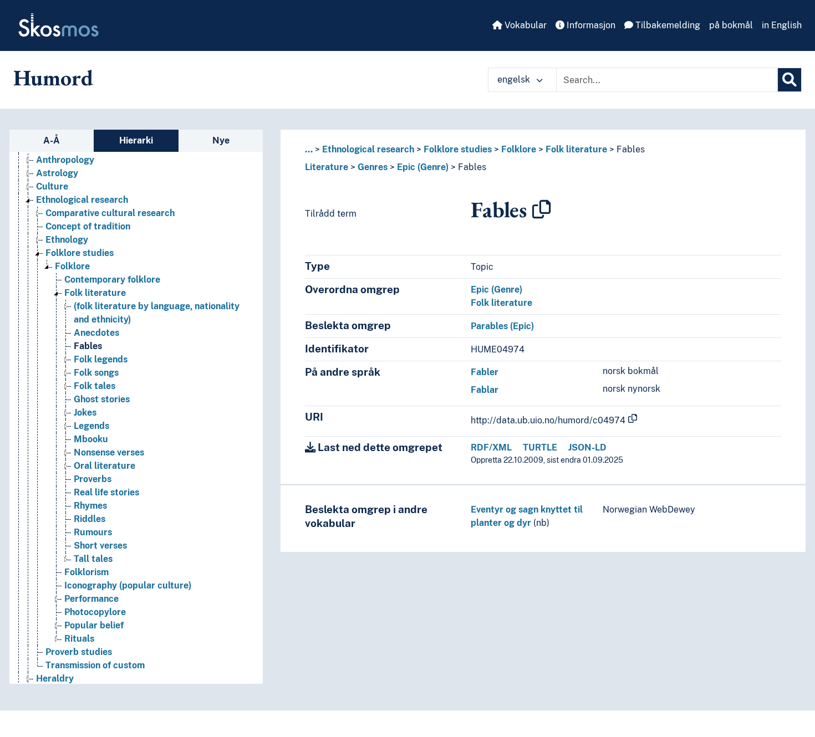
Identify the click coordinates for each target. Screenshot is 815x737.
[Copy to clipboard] (541, 209)
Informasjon (589, 25)
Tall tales (93, 559)
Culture (52, 186)
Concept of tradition (87, 226)
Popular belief (94, 625)
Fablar (484, 390)
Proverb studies (78, 652)
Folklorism (86, 572)
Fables (88, 346)
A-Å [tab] (51, 140)
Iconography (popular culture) (127, 585)
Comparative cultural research (110, 213)
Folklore (72, 266)
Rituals (79, 638)
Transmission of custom (95, 665)
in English (782, 25)
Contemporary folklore (112, 279)
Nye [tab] (221, 140)
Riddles (89, 519)
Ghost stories (102, 399)
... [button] (309, 149)
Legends (91, 426)
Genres (373, 167)
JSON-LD (587, 447)
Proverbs (92, 479)
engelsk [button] (514, 79)
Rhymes (90, 505)
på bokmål (731, 25)
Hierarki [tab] (136, 140)
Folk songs (96, 372)
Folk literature (95, 293)
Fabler (484, 372)
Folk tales (94, 386)
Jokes (85, 412)
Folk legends (101, 359)
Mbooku (91, 439)
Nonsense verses (109, 452)
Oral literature (104, 465)
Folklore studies (79, 253)
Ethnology (66, 239)
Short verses (100, 545)
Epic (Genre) (423, 167)
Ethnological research (82, 200)
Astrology (57, 173)
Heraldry (55, 678)
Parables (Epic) (502, 326)
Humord (53, 77)
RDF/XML (491, 447)
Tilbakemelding (666, 25)
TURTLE (540, 447)
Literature (326, 167)
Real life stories (106, 492)
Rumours (93, 532)
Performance (91, 598)
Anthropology (65, 160)
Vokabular (524, 25)
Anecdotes (96, 332)
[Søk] (789, 80)
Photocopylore (95, 612)
